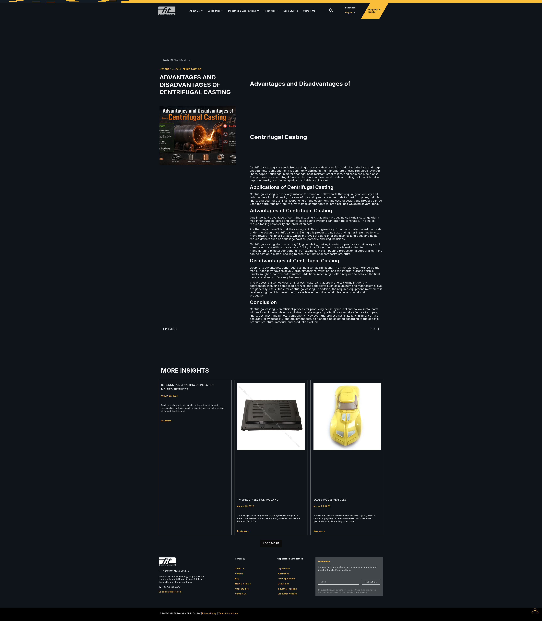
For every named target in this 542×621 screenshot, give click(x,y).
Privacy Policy (209, 613)
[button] (271, 543)
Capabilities (213, 10)
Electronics (283, 583)
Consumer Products (287, 594)
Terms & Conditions (228, 613)
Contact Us (309, 10)
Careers (239, 573)
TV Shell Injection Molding (258, 499)
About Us (194, 10)
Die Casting (193, 69)
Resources (270, 10)
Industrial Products (287, 589)
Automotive (283, 573)
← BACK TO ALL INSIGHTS (174, 59)
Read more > (167, 421)
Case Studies (290, 10)
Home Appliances (286, 578)
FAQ (237, 578)
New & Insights (243, 583)
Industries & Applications (242, 10)
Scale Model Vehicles (329, 499)
